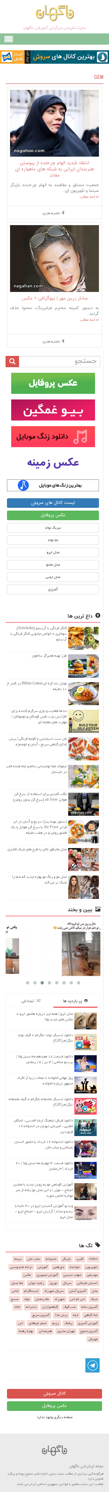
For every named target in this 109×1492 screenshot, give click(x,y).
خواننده (75, 1267)
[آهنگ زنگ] (53, 485)
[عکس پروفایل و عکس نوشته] (53, 383)
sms (17, 1307)
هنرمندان (45, 1331)
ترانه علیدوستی (21, 1267)
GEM (98, 78)
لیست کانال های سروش (53, 502)
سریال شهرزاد (54, 1291)
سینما (18, 1259)
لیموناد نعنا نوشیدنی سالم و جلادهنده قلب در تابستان (36, 769)
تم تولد (53, 540)
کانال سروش (54, 1393)
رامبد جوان (36, 1283)
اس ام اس (77, 1299)
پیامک (68, 1323)
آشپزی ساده (89, 1307)
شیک (94, 1299)
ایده (76, 1315)
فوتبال (93, 1339)
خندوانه (51, 1259)
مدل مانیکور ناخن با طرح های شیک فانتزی (37, 849)
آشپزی (53, 589)
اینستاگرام (31, 1291)
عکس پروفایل (53, 515)
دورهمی (58, 1267)
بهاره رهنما (26, 1331)
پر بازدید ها (73, 1001)
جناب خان (33, 1259)
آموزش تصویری (47, 1275)
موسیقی (92, 1275)
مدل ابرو (53, 552)
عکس (27, 1275)
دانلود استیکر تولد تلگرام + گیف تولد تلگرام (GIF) (45, 1038)
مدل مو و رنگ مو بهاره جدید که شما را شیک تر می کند (39, 879)
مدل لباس (53, 577)
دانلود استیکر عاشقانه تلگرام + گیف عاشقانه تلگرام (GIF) (41, 1102)
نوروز (53, 1283)
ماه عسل (17, 1283)
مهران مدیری (66, 1331)
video (93, 1259)
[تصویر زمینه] (53, 463)
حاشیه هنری (51, 213)
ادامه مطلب (89, 196)
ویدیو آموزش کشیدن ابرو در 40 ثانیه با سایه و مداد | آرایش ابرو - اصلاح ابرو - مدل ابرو (44, 1211)
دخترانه (31, 1307)
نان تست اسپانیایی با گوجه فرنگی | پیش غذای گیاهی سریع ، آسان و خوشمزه (38, 741)
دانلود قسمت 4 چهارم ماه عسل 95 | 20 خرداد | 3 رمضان (44, 1166)
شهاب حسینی (72, 1275)
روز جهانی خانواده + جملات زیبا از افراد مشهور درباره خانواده (45, 1080)
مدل (95, 1291)
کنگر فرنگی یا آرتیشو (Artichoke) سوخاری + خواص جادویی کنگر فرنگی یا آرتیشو (38, 633)
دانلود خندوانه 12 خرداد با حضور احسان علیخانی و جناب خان (44, 1144)
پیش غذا (61, 1315)
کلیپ (79, 1259)
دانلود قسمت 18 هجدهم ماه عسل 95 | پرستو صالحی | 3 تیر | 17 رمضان (44, 1059)
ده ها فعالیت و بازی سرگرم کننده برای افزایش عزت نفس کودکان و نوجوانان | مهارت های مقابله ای (39, 716)
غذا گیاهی (91, 1315)
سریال (67, 1283)
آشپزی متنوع (89, 1331)
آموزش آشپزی (88, 1323)
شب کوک (69, 1307)
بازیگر (66, 1259)
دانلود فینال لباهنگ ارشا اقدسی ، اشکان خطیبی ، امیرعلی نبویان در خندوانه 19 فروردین (43, 1126)
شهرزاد (59, 1299)
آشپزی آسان (77, 1291)
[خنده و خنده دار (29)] (57, 948)
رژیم (55, 1323)
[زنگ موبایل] (53, 436)
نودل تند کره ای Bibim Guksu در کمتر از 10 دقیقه (36, 686)
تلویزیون (92, 1267)
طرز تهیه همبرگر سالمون (49, 656)
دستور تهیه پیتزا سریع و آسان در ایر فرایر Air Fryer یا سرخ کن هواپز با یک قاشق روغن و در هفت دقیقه (39, 827)
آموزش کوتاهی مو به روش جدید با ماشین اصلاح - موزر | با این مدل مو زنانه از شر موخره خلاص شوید (43, 1190)
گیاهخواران (50, 1307)
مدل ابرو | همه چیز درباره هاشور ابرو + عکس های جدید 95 (44, 1016)
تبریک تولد (53, 528)
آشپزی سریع (40, 1315)
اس (20, 1323)
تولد (27, 1299)
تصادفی (28, 1001)
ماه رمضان (42, 1299)
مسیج (14, 1299)
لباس (15, 1291)
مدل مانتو (53, 565)
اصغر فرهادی (38, 1323)
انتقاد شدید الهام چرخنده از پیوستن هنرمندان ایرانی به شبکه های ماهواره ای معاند (54, 169)
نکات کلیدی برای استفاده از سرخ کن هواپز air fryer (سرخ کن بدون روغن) (40, 797)
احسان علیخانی (87, 1283)
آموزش (43, 1267)
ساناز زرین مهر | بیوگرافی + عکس (55, 298)
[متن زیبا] (53, 410)
